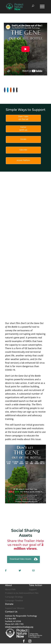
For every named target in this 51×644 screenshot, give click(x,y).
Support (33, 589)
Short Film (33, 593)
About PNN (10, 589)
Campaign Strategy (14, 596)
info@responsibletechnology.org (19, 627)
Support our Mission (14, 608)
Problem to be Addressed (17, 593)
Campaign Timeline (14, 600)
